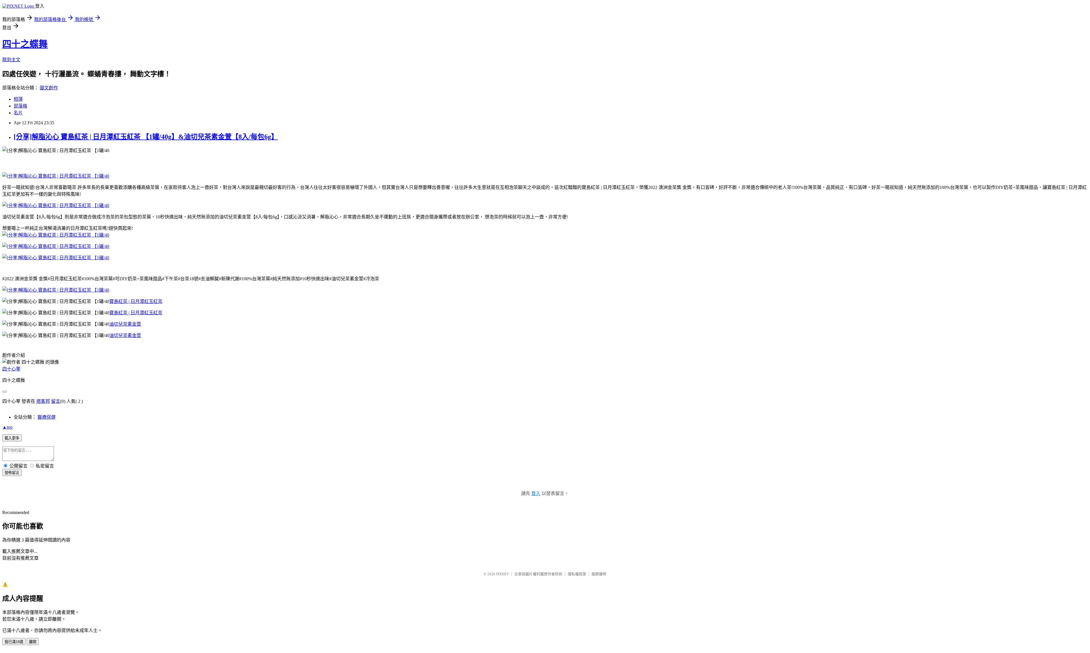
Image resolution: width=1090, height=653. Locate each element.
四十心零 (11, 368)
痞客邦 (43, 401)
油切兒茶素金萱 (125, 324)
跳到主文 (11, 59)
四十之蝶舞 (25, 44)
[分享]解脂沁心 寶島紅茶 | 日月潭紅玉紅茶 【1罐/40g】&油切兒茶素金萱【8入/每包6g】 (146, 136)
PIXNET (502, 574)
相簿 (18, 99)
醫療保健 (46, 417)
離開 (32, 642)
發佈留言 (12, 473)
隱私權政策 (577, 574)
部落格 (20, 106)
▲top (7, 427)
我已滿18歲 (14, 642)
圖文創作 (49, 87)
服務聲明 (599, 574)
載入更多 (12, 438)
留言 (55, 401)
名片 (18, 112)
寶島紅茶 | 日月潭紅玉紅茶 (135, 301)
